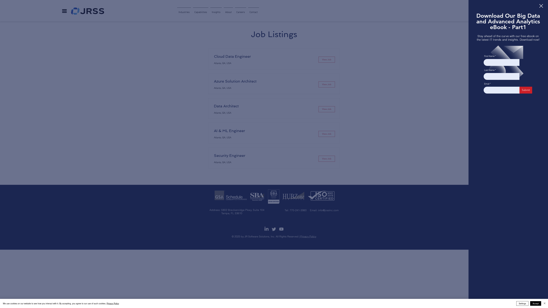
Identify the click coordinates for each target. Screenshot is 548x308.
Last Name (489, 70)
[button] (541, 6)
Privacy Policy (113, 303)
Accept (536, 303)
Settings (522, 303)
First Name (489, 56)
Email (486, 84)
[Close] (544, 303)
